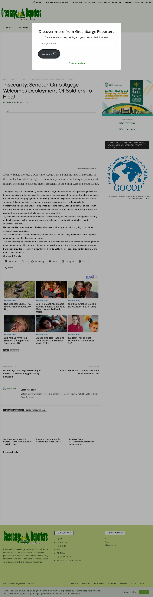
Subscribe (47, 54)
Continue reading (76, 63)
